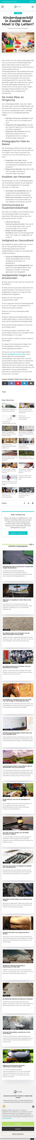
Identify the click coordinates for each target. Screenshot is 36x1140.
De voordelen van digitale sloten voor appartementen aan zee (26, 434)
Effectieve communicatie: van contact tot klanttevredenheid (9, 495)
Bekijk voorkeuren (18, 1134)
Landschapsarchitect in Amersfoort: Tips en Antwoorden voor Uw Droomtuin (17, 766)
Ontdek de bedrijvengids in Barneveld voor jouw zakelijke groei (17, 733)
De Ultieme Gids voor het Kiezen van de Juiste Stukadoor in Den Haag (16, 633)
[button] (33, 1107)
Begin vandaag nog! (18, 514)
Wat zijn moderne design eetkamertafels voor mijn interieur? (9, 471)
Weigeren (18, 1129)
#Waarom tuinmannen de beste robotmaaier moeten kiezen (14, 1066)
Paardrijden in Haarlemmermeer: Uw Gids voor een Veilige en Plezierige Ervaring (17, 700)
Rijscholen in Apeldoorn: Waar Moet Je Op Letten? (17, 600)
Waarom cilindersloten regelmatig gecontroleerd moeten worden (9, 434)
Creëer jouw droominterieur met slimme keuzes (24, 417)
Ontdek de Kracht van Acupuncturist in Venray (16, 933)
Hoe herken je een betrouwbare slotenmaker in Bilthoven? (9, 446)
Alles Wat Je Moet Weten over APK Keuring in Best (17, 899)
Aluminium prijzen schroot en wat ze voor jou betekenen (26, 495)
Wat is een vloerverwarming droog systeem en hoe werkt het (9, 458)
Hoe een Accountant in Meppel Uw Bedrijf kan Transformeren (17, 866)
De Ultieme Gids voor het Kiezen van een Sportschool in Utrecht (16, 666)
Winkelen (18, 13)
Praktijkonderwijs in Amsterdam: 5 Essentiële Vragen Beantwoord (18, 567)
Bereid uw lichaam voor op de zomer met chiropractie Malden (9, 483)
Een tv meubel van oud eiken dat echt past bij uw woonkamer (26, 411)
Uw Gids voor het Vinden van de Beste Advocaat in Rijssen (16, 833)
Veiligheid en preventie (16, 354)
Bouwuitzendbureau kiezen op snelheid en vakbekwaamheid (26, 446)
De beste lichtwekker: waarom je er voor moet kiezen (16, 1032)
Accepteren (18, 1124)
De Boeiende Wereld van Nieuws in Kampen (18, 999)
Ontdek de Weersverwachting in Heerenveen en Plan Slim (14, 966)
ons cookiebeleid (6, 1118)
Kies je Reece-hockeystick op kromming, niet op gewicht (26, 471)
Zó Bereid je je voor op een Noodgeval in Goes (16, 800)
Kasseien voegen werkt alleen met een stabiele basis (25, 477)
